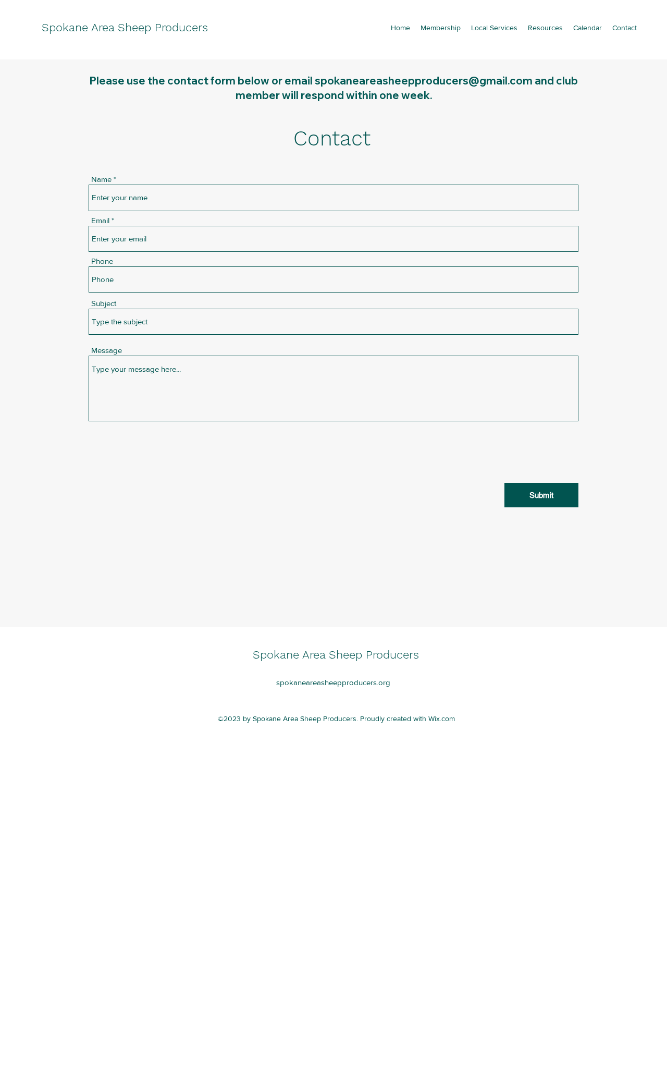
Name (101, 179)
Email (100, 220)
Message (106, 350)
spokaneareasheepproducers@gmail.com (424, 80)
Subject (103, 303)
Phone (102, 261)
